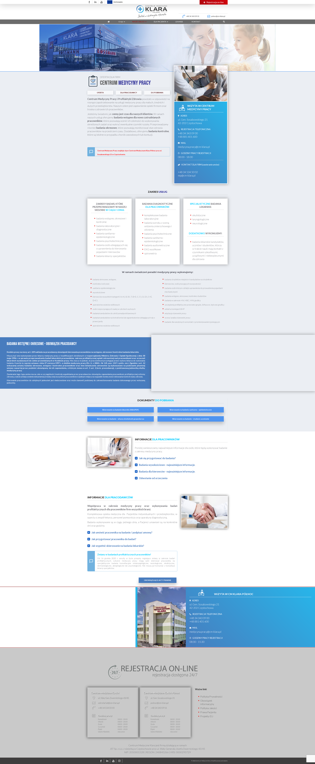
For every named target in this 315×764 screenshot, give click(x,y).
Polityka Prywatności (211, 696)
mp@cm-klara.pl (187, 175)
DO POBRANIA (157, 93)
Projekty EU (206, 716)
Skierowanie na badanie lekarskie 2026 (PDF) (120, 410)
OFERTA (100, 93)
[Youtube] (113, 761)
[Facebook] (101, 761)
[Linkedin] (107, 761)
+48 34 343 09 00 (188, 133)
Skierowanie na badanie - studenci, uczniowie (190, 419)
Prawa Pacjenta (208, 712)
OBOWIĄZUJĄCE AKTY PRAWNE (157, 580)
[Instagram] (119, 761)
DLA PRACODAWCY (128, 93)
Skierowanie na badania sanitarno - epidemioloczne (191, 410)
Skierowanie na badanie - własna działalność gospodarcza (120, 419)
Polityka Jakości (208, 708)
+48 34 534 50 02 (188, 172)
